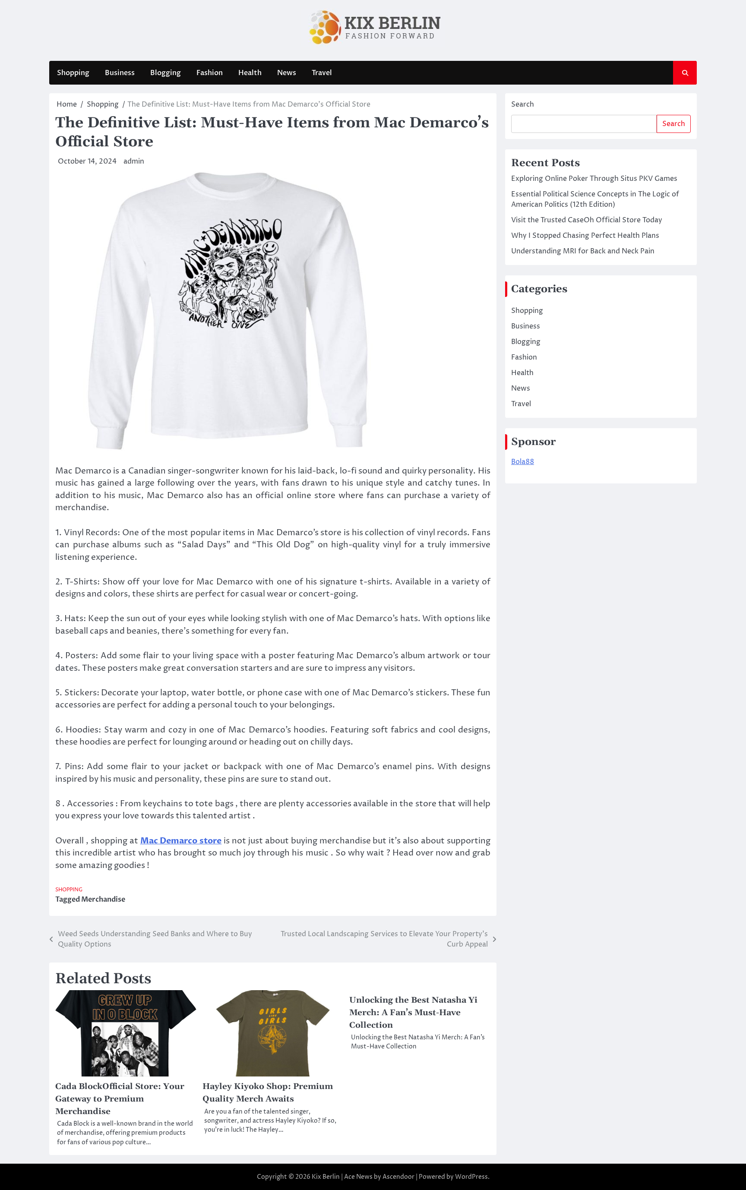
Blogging (165, 73)
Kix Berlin (326, 1177)
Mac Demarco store (181, 840)
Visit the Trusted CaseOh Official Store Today (586, 220)
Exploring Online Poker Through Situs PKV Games (594, 178)
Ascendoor (398, 1177)
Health (250, 73)
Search (522, 104)
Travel (322, 73)
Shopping (73, 73)
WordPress (471, 1177)
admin (133, 161)
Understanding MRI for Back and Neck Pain (582, 251)
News (286, 73)
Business (120, 73)
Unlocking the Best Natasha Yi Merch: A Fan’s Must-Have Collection (413, 1012)
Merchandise (103, 899)
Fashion (209, 73)
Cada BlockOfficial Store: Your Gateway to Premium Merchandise (119, 1099)
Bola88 (522, 462)
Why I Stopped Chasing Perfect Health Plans (585, 235)
